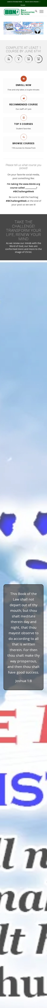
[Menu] (40, 11)
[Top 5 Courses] (24, 118)
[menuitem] (15, 1)
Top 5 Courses (23, 124)
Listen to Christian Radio (14, 1)
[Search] (35, 11)
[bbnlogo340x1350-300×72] (19, 11)
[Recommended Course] (24, 98)
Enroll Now (23, 85)
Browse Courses (23, 143)
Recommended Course (23, 104)
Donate (23, 5)
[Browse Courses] (24, 137)
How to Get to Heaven (32, 1)
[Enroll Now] (24, 79)
